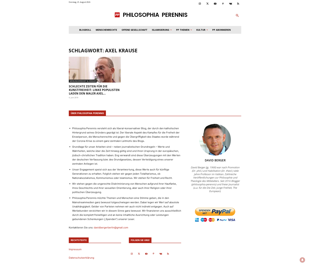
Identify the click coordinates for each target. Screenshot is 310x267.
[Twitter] (208, 4)
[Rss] (238, 4)
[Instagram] (200, 4)
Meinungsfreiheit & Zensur (83, 81)
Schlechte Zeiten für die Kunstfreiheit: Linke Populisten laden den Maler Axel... (94, 89)
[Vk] (230, 4)
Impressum (75, 249)
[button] (237, 16)
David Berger (215, 160)
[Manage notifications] (302, 259)
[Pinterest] (223, 4)
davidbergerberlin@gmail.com (111, 227)
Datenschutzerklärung (81, 257)
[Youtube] (215, 4)
